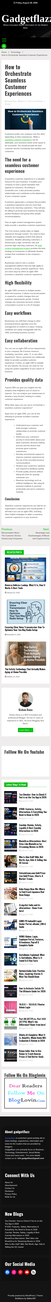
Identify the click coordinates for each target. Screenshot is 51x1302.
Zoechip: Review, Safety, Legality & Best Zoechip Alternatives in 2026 (30, 827)
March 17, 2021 (26, 101)
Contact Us (9, 1188)
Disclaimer (9, 1191)
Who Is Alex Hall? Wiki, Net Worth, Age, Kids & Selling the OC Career (33, 860)
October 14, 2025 (13, 677)
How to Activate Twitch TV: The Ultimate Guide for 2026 (32, 990)
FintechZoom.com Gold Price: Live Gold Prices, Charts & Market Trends (32, 876)
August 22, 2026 (27, 801)
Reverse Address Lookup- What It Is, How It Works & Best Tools (25, 586)
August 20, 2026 (27, 851)
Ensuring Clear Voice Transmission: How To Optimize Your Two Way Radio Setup (24, 629)
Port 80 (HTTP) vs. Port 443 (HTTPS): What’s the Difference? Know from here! (32, 1021)
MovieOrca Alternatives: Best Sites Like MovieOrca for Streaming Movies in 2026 (32, 844)
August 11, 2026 (27, 1011)
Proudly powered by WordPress (21, 1295)
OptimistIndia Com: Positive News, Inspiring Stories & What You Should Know (32, 973)
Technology (38, 101)
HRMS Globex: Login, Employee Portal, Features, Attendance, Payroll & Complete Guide (31, 941)
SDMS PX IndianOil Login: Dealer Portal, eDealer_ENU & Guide (32, 924)
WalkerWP (31, 1298)
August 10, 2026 (27, 1044)
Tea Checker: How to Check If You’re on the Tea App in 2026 (33, 796)
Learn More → (25, 730)
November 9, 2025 (13, 635)
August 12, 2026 (27, 964)
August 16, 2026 (27, 867)
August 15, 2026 (27, 899)
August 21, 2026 (27, 835)
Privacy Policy (11, 1194)
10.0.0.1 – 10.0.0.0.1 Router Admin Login (32, 1006)
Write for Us (10, 1197)
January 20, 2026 (13, 593)
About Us (9, 1182)
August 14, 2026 (27, 915)
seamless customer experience (18, 140)
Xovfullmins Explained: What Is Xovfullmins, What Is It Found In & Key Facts (32, 957)
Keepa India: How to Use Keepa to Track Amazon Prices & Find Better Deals (31, 1053)
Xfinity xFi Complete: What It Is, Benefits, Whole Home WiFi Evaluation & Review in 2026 (32, 1037)
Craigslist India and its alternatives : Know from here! (30, 908)
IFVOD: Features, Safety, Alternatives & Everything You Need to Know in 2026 (33, 811)
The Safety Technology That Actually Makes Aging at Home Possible (25, 670)
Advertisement (11, 1185)
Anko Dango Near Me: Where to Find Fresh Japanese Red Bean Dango (32, 892)
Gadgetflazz (10, 1138)
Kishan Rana (12, 101)
